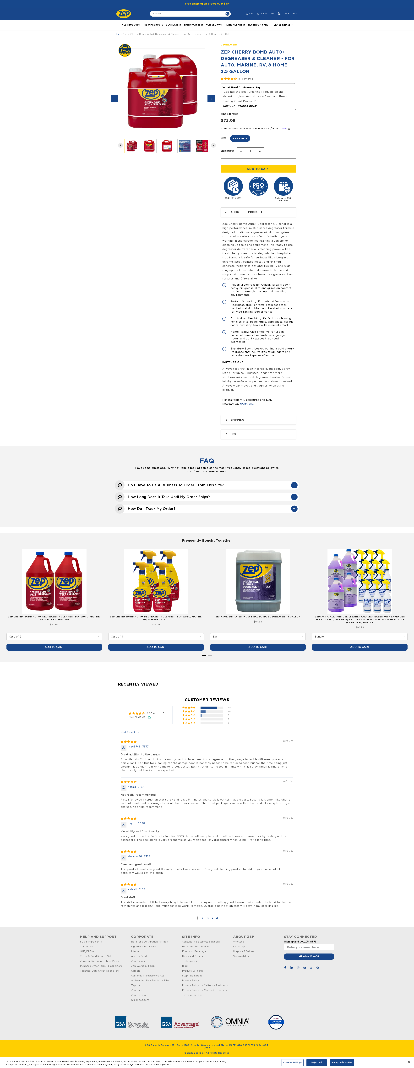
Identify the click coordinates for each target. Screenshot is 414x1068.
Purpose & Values (243, 951)
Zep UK (135, 985)
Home (118, 34)
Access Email (139, 956)
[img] (129, 742)
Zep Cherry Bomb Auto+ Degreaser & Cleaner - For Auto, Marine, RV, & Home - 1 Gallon (54, 618)
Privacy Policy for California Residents (205, 985)
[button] (244, 14)
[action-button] (227, 14)
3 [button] (208, 918)
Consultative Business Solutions (201, 942)
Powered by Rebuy (207, 659)
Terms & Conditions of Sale (96, 956)
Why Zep (238, 942)
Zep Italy (136, 990)
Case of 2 (240, 138)
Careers (135, 971)
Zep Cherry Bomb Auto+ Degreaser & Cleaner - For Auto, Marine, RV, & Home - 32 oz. (156, 618)
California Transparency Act (147, 976)
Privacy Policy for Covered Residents (204, 990)
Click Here (246, 404)
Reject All (316, 1063)
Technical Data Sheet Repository (100, 971)
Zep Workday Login (143, 966)
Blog (185, 966)
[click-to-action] (124, 14)
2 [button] (203, 918)
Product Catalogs (192, 971)
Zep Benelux (139, 995)
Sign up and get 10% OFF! (300, 941)
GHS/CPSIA (87, 951)
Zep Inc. (199, 1053)
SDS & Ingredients (91, 942)
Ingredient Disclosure (144, 947)
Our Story (239, 947)
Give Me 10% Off (309, 956)
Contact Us (86, 947)
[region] (207, 1062)
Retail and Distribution (195, 947)
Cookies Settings (292, 1063)
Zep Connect (139, 961)
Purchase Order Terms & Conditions (101, 966)
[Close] (408, 1062)
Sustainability (241, 956)
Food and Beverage (194, 951)
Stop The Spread (192, 976)
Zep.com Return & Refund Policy (100, 961)
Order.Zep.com (140, 1000)
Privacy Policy (190, 981)
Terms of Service (192, 995)
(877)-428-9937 (239, 1045)
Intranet (136, 951)
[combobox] (190, 13)
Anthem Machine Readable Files (150, 981)
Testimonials (189, 961)
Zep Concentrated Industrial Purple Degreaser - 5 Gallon (257, 616)
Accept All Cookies (341, 1063)
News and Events (192, 956)
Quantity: (227, 150)
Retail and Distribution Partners (150, 942)
